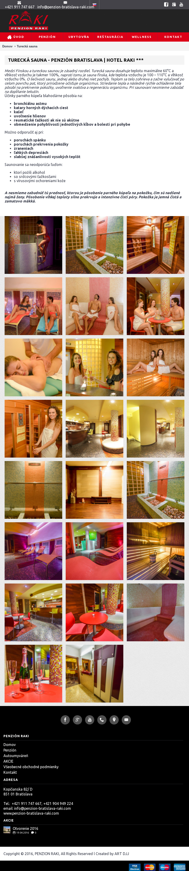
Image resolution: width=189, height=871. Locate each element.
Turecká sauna (27, 46)
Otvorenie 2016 (25, 828)
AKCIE (8, 761)
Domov (7, 46)
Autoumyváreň (15, 756)
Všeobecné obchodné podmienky (31, 767)
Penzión (9, 750)
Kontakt (10, 772)
